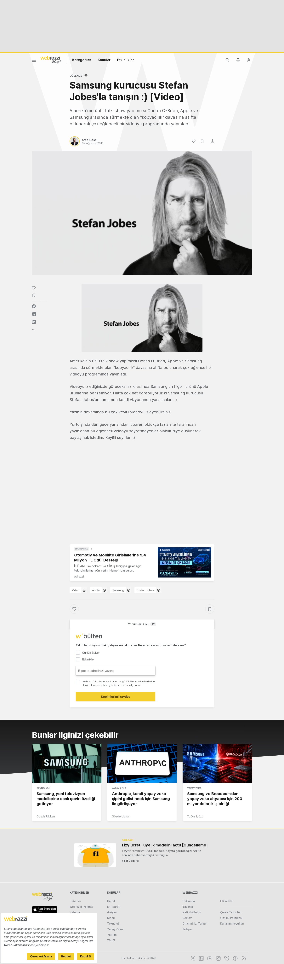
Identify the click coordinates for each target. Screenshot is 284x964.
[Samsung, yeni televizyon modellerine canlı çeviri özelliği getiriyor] (66, 763)
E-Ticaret (113, 906)
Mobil (111, 918)
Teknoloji (43, 788)
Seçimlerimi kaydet (115, 697)
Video (75, 590)
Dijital (111, 901)
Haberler (75, 901)
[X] (192, 958)
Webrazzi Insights (81, 906)
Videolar (75, 912)
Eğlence (76, 75)
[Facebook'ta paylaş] (34, 306)
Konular (104, 60)
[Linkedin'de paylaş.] (34, 322)
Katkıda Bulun (192, 912)
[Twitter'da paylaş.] (34, 314)
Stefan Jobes (145, 590)
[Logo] (50, 60)
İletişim (188, 929)
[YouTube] (209, 958)
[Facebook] (235, 958)
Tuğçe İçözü (195, 816)
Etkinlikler (125, 60)
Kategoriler (81, 60)
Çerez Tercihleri (230, 912)
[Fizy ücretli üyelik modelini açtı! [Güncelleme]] (95, 855)
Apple (96, 590)
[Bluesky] (226, 958)
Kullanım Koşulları (232, 923)
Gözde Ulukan (46, 816)
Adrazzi (79, 576)
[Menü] (34, 61)
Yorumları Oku (141, 624)
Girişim (112, 912)
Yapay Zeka (119, 788)
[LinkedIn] (201, 958)
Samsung (118, 590)
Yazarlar (188, 906)
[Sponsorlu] (184, 562)
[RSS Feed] (243, 958)
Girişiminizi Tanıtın (195, 923)
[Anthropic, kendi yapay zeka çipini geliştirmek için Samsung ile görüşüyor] (142, 763)
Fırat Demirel (130, 860)
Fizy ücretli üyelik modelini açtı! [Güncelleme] (165, 845)
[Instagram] (218, 958)
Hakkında (189, 901)
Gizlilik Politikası (231, 918)
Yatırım (112, 934)
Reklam (187, 918)
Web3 (111, 940)
